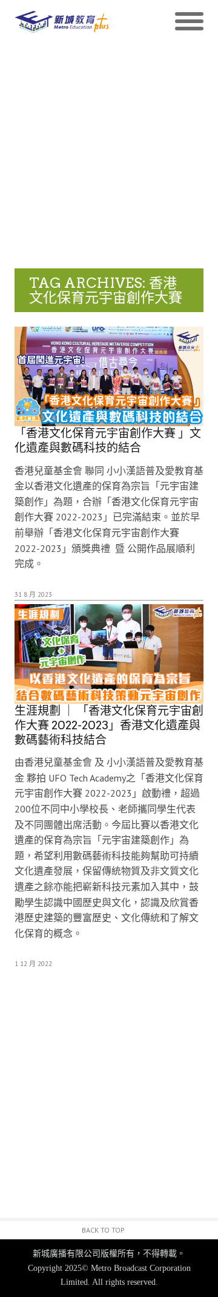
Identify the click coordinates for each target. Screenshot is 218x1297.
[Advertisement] (109, 153)
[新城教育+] (62, 21)
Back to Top (103, 1229)
